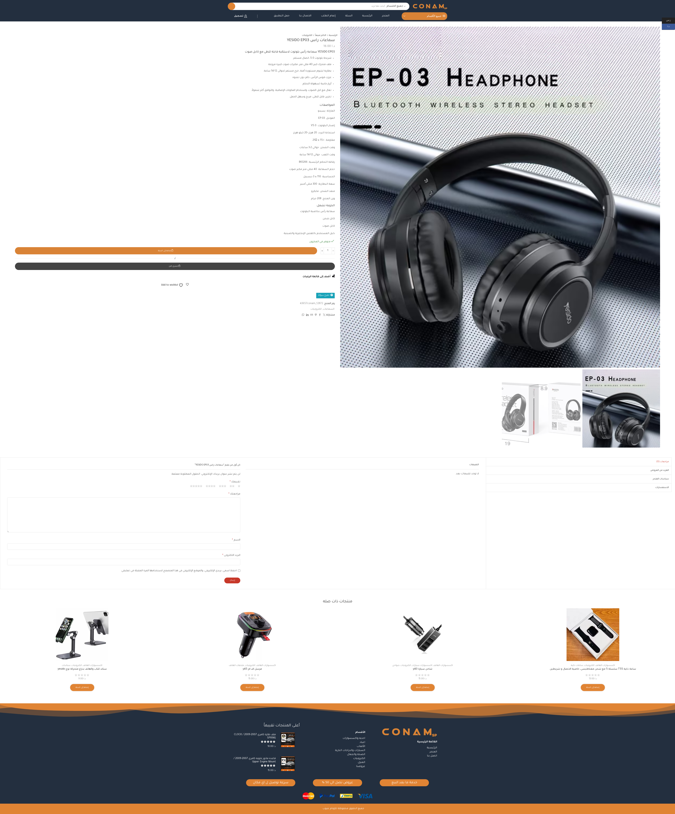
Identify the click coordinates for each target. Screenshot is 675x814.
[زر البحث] (231, 6)
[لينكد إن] (307, 315)
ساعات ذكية (577, 665)
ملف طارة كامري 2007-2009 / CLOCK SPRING (255, 736)
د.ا (671, 26)
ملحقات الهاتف (236, 665)
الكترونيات (307, 35)
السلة (348, 16)
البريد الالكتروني (231, 555)
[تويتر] (323, 315)
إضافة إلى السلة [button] (592, 687)
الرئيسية (367, 16)
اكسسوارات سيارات (422, 665)
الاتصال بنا (305, 16)
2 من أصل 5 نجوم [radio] (232, 486)
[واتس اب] (303, 315)
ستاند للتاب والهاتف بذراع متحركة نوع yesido (82, 669)
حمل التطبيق (281, 16)
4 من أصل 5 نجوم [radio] (211, 486)
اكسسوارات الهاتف (605, 665)
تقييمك (235, 482)
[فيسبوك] (320, 315)
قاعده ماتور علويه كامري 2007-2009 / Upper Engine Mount (255, 760)
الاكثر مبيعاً (320, 35)
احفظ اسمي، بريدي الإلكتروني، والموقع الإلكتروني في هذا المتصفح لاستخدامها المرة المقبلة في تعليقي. (179, 570)
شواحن (396, 665)
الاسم (236, 540)
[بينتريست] (316, 315)
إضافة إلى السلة (164, 251)
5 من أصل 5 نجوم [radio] (196, 486)
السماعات (328, 309)
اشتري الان (173, 266)
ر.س (670, 20)
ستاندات (66, 665)
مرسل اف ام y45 (252, 669)
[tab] (662, 462)
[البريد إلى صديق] (312, 315)
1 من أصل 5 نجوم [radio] (239, 486)
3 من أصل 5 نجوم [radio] (222, 486)
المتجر (385, 16)
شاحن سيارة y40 (422, 669)
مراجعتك (234, 494)
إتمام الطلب (328, 16)
